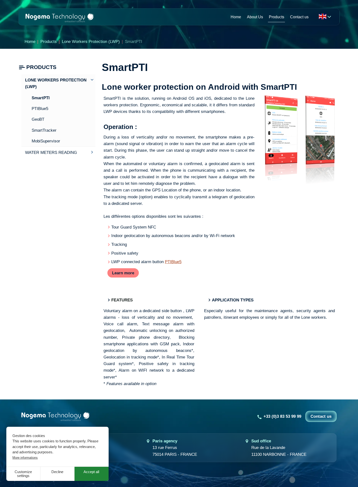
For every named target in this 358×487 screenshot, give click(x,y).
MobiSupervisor (46, 141)
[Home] (60, 16)
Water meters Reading (51, 152)
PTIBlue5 (173, 261)
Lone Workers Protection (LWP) (55, 83)
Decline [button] (57, 472)
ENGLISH (322, 16)
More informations (25, 457)
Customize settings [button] (23, 474)
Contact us (321, 416)
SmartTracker (44, 130)
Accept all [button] (91, 472)
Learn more (123, 273)
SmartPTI (41, 98)
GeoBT (38, 119)
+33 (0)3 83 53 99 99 (282, 416)
